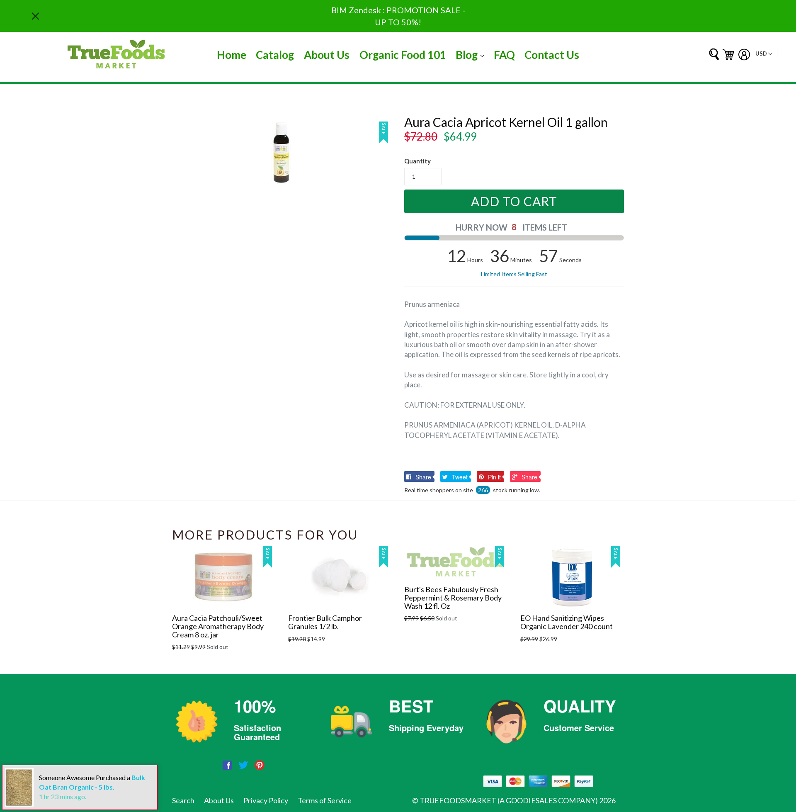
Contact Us (551, 54)
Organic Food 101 (402, 54)
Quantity (417, 161)
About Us (326, 54)
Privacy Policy (265, 800)
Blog (472, 54)
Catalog (275, 54)
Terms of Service (325, 800)
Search (183, 800)
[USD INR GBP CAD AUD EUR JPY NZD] (765, 53)
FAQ (504, 54)
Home (231, 54)
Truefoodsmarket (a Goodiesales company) (509, 800)
